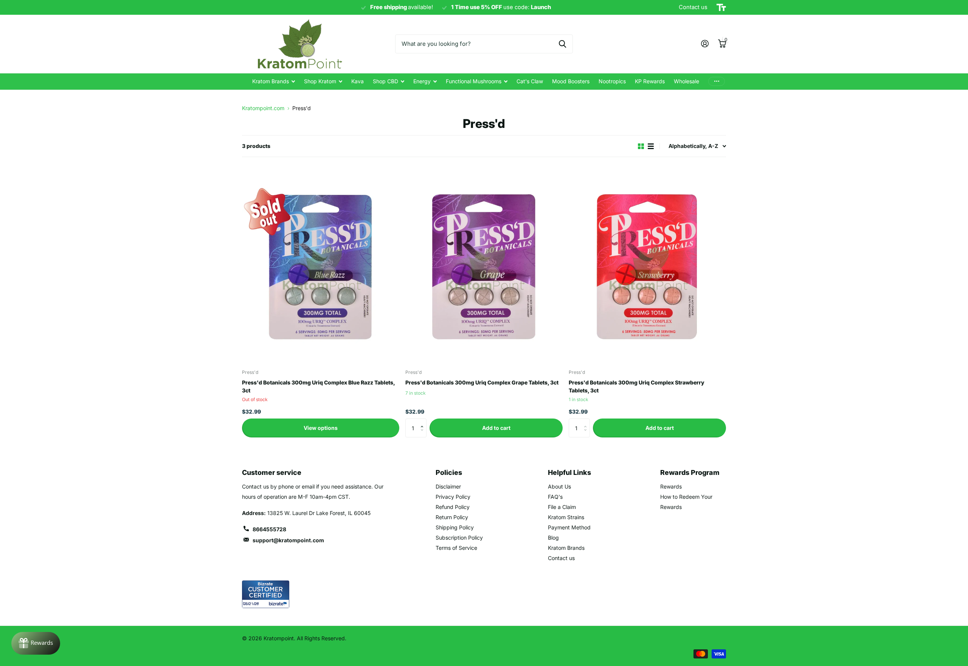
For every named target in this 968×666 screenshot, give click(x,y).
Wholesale (686, 81)
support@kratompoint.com (288, 540)
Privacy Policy (453, 496)
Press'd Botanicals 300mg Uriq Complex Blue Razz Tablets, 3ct (318, 386)
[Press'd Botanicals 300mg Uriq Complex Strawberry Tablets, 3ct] (647, 265)
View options (321, 428)
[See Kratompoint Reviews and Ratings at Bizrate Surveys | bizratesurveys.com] (265, 594)
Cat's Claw (530, 81)
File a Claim (562, 507)
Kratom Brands (270, 81)
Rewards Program (690, 472)
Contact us (561, 558)
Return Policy (452, 517)
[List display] (651, 146)
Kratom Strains (566, 517)
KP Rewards (650, 81)
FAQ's (555, 496)
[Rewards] (35, 643)
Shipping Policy (455, 527)
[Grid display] (641, 146)
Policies (449, 472)
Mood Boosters (570, 81)
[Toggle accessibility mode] (721, 7)
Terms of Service (456, 548)
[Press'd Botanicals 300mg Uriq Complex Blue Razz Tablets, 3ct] (320, 265)
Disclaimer (448, 486)
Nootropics (612, 81)
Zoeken (562, 43)
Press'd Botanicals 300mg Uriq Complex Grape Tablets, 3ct (481, 382)
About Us (559, 486)
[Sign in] (705, 43)
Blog (553, 537)
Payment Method (569, 527)
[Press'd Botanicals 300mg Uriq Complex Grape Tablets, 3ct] (484, 265)
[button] (423, 421)
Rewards (671, 486)
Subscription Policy (459, 537)
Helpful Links (569, 472)
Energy (422, 81)
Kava (357, 81)
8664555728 (269, 529)
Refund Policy (453, 507)
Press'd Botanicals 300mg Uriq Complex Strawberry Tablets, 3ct (636, 386)
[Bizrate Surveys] (278, 603)
